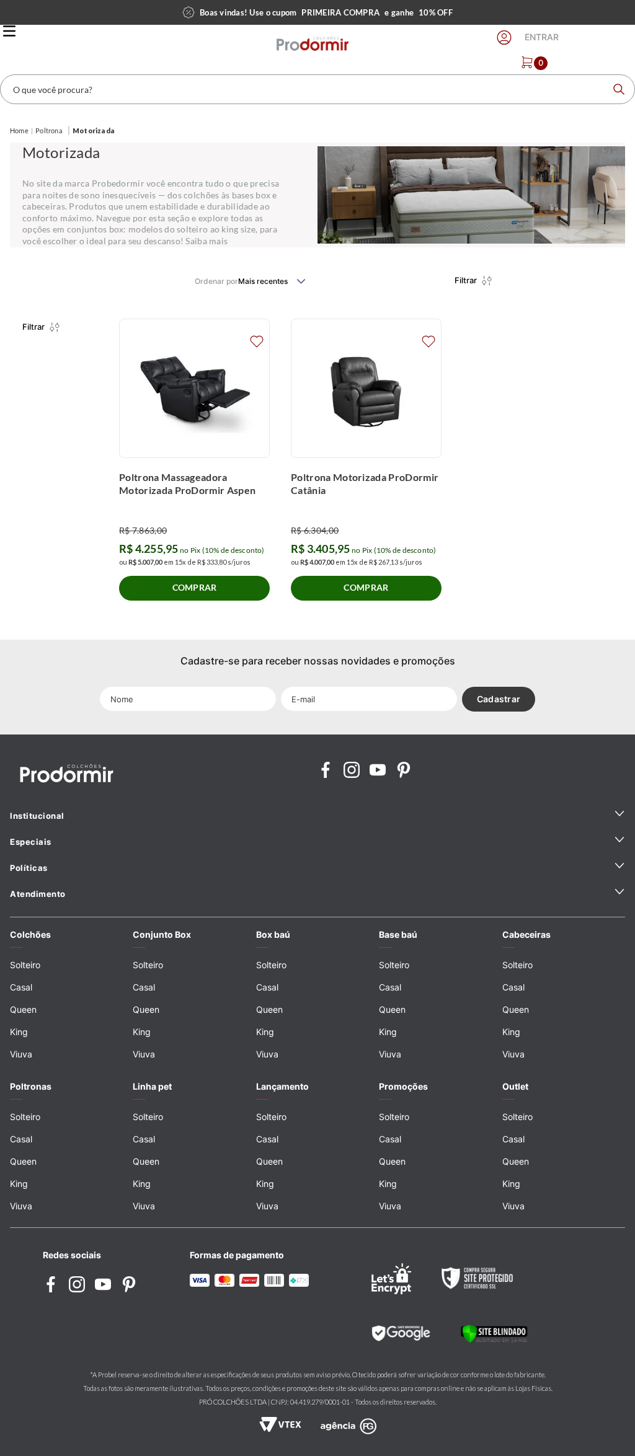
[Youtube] (378, 771)
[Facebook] (326, 771)
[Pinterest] (404, 771)
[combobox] (317, 89)
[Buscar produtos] (618, 89)
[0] (527, 62)
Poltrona (49, 130)
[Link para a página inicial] (19, 131)
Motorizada (94, 130)
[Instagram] (352, 771)
